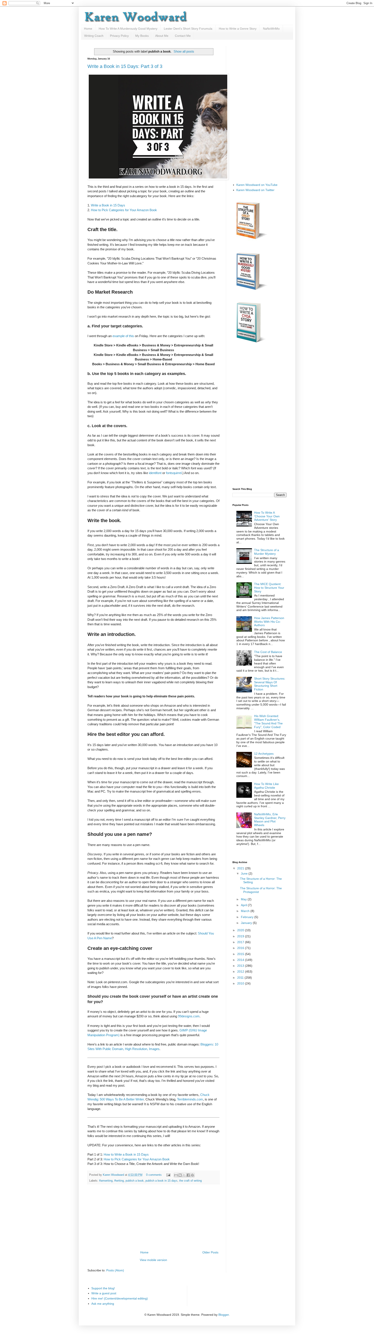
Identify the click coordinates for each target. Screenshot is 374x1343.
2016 (241, 948)
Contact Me (183, 35)
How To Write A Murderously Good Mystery (128, 28)
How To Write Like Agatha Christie (266, 785)
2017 (241, 942)
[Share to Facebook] (188, 1175)
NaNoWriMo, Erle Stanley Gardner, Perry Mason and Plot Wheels (269, 819)
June (244, 873)
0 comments (154, 1174)
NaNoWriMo (271, 28)
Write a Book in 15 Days (108, 205)
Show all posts (184, 51)
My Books (142, 35)
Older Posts (210, 1252)
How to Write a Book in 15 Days (126, 1154)
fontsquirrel (174, 473)
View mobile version (153, 1260)
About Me (161, 35)
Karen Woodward (114, 1174)
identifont (155, 473)
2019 (241, 936)
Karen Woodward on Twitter (255, 190)
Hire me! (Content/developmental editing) (119, 1298)
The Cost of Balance (268, 652)
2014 (241, 960)
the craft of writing (190, 1180)
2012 (241, 971)
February (247, 917)
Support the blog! (103, 1288)
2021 (241, 868)
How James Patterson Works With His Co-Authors (269, 621)
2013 (241, 965)
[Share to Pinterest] (192, 1175)
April (244, 905)
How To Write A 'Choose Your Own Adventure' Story (267, 516)
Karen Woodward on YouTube (256, 185)
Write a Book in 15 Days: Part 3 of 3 (124, 66)
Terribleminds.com (190, 1099)
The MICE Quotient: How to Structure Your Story (269, 587)
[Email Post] (168, 1174)
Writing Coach (93, 35)
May (244, 899)
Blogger (223, 1314)
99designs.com (189, 1016)
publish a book (135, 1180)
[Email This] (176, 1175)
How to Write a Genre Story (237, 28)
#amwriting (106, 1180)
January (247, 923)
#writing (119, 1180)
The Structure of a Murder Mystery (266, 551)
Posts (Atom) (115, 1270)
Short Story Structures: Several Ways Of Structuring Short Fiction (269, 684)
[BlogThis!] (180, 1175)
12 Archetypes (264, 753)
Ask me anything (102, 1303)
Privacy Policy (119, 35)
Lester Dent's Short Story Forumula (188, 28)
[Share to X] (184, 1175)
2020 (241, 930)
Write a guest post (103, 1293)
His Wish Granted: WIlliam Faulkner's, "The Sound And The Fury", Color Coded (268, 721)
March (245, 911)
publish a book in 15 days (161, 1180)
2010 (241, 983)
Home (88, 28)
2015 (241, 954)
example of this (123, 336)
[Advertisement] (153, 1217)
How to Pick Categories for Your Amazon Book (124, 210)
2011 (241, 977)
